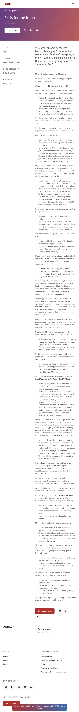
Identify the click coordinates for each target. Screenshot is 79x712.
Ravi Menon (11, 24)
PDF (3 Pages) (13, 30)
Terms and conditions (49, 668)
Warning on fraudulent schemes (53, 672)
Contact (6, 660)
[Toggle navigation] (73, 4)
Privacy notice (46, 664)
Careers (6, 656)
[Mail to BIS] (37, 30)
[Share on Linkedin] (31, 30)
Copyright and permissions (51, 660)
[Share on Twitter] (25, 30)
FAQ (5, 664)
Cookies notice (46, 656)
